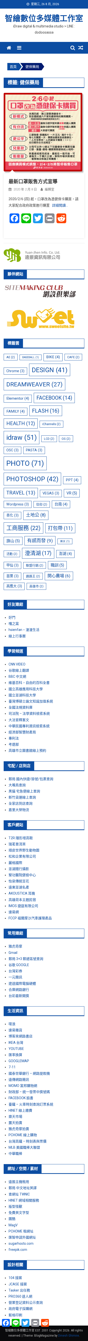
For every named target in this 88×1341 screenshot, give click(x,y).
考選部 (14, 744)
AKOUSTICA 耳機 (22, 893)
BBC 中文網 (17, 676)
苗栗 (12, 576)
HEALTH (20, 423)
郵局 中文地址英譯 (23, 1188)
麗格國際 (15, 863)
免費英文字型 (19, 1213)
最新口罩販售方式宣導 (33, 182)
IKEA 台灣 (16, 1043)
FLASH (45, 411)
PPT (72, 480)
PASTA (34, 450)
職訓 (57, 565)
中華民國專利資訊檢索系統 (29, 726)
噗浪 (12, 1024)
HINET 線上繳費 (20, 1110)
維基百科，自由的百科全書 (29, 683)
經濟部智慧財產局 (22, 732)
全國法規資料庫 (21, 707)
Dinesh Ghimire (68, 1335)
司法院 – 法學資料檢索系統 (29, 713)
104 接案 (15, 1278)
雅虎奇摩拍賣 (19, 1129)
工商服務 (23, 528)
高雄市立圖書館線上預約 (27, 750)
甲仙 (12, 565)
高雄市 (36, 586)
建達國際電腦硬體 (22, 983)
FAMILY (15, 411)
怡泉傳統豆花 (19, 881)
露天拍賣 (15, 1123)
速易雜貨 (15, 1030)
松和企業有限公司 (22, 856)
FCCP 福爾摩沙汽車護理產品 (30, 918)
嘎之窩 (14, 624)
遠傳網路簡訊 (19, 1080)
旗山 (13, 541)
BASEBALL (30, 357)
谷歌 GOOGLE (19, 965)
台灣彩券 (15, 971)
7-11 (12, 1067)
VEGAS (51, 493)
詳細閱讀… (60, 205)
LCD (49, 439)
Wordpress (17, 504)
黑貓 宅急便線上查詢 (24, 791)
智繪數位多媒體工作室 (44, 18)
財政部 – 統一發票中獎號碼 (29, 1092)
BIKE (53, 357)
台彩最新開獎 (19, 996)
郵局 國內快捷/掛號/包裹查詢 (31, 779)
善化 (12, 515)
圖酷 (12, 1219)
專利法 (14, 738)
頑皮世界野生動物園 (24, 850)
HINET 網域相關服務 (24, 1200)
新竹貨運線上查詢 (22, 797)
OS (66, 439)
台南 (61, 504)
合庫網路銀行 (19, 990)
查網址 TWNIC (19, 1194)
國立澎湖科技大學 (22, 695)
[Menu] (19, 48)
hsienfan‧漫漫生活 (24, 630)
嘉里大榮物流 (19, 810)
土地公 (36, 515)
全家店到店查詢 (21, 803)
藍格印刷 (15, 1315)
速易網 (14, 912)
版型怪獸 (15, 1206)
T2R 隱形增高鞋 (21, 838)
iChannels (51, 424)
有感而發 (40, 540)
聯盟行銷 (34, 565)
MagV (13, 1225)
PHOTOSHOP (32, 479)
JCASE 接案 (18, 1284)
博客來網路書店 (21, 1036)
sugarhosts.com (21, 1243)
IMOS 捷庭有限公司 (23, 906)
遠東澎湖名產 (19, 887)
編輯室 (49, 189)
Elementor (17, 398)
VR (71, 493)
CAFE (73, 357)
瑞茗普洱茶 (17, 844)
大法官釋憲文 (19, 720)
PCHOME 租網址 (21, 1231)
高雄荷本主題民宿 (22, 900)
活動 (11, 554)
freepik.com (18, 1250)
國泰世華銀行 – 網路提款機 (29, 1073)
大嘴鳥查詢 (17, 785)
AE (10, 357)
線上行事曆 (17, 636)
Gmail (13, 953)
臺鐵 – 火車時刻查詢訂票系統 (31, 1104)
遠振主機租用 (19, 1182)
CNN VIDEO (17, 664)
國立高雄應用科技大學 (26, 689)
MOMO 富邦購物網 (23, 1086)
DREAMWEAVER (34, 384)
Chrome (15, 371)
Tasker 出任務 (19, 1290)
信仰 (41, 504)
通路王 (33, 576)
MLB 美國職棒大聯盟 (24, 1147)
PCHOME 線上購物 (23, 1135)
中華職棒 (15, 1154)
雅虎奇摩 (15, 946)
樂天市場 (15, 1117)
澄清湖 (38, 553)
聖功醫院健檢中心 (22, 875)
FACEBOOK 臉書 (21, 1098)
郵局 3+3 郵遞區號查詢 (26, 959)
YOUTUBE (16, 1049)
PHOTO (25, 463)
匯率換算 (15, 1055)
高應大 (14, 586)
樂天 (65, 541)
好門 (12, 617)
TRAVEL (20, 493)
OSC (12, 450)
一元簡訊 (15, 977)
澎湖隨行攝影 (19, 869)
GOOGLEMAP (19, 1061)
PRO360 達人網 (20, 1296)
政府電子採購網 (21, 1309)
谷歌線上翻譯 (19, 670)
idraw (21, 437)
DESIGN (49, 370)
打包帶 (60, 528)
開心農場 (58, 575)
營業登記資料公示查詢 (26, 1302)
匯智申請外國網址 (22, 1237)
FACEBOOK (54, 398)
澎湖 (65, 554)
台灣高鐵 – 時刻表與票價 (27, 1141)
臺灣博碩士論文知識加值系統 (31, 701)
